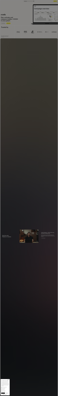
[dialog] (5, 387)
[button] (5, 394)
